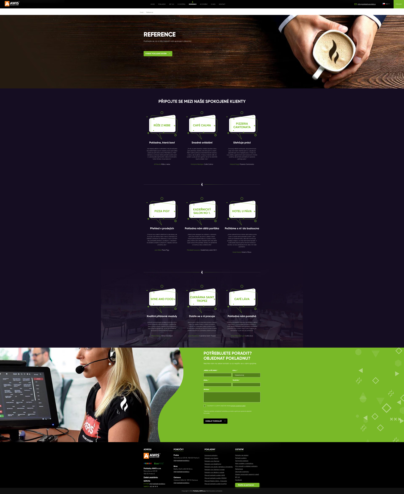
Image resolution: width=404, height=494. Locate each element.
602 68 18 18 (154, 486)
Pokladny (162, 4)
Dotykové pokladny (211, 455)
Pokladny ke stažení (241, 455)
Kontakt (222, 4)
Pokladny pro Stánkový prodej (215, 469)
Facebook (238, 480)
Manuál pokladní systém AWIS (215, 475)
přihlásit (399, 4)
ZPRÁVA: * (207, 389)
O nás (213, 4)
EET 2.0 (171, 4)
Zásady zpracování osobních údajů (247, 474)
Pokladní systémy (241, 458)
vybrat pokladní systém (156, 54)
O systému (181, 4)
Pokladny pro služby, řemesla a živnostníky (219, 467)
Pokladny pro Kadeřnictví (213, 464)
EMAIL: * (206, 380)
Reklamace (239, 469)
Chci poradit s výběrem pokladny (246, 466)
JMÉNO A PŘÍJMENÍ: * (211, 370)
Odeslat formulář (213, 421)
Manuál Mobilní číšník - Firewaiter (216, 481)
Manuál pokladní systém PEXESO (216, 478)
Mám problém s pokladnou (244, 463)
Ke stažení (203, 4)
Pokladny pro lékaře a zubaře (214, 472)
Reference (192, 4)
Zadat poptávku (151, 477)
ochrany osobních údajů (238, 406)
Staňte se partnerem (247, 485)
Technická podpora (241, 461)
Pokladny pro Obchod (212, 461)
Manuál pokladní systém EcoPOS (216, 484)
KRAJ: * (235, 370)
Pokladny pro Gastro (211, 458)
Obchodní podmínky (242, 471)
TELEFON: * (236, 380)
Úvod (153, 4)
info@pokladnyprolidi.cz (367, 4)
